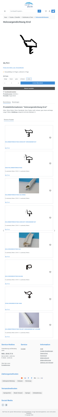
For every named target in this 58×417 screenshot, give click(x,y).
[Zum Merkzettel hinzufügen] (50, 137)
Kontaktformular (6, 365)
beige (5, 79)
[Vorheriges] (3, 230)
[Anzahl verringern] (4, 83)
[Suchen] (39, 11)
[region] (29, 44)
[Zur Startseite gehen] (29, 5)
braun (11, 79)
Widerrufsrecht (44, 358)
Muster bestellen (29, 88)
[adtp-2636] (29, 44)
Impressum (43, 356)
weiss (29, 79)
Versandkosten (27, 411)
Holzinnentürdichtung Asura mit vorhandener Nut (20, 222)
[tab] (7, 102)
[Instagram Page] (3, 405)
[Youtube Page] (6, 405)
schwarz (22, 79)
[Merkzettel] (46, 11)
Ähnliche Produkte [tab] (9, 119)
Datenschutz (44, 353)
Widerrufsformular (45, 360)
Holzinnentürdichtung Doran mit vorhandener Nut (20, 142)
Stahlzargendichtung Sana (13, 303)
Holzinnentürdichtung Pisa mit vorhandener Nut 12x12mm (22, 329)
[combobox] (24, 11)
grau (16, 79)
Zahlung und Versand (46, 362)
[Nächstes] (54, 230)
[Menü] (5, 11)
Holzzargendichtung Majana (14, 276)
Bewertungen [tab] (15, 102)
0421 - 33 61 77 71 (7, 353)
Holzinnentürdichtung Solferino (15, 194)
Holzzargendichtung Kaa (13, 249)
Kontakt (23, 349)
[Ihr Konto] (49, 11)
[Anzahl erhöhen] (18, 83)
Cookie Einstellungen (46, 351)
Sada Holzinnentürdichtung (13, 167)
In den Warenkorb (38, 83)
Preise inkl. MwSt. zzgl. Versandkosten (13, 67)
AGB (41, 349)
